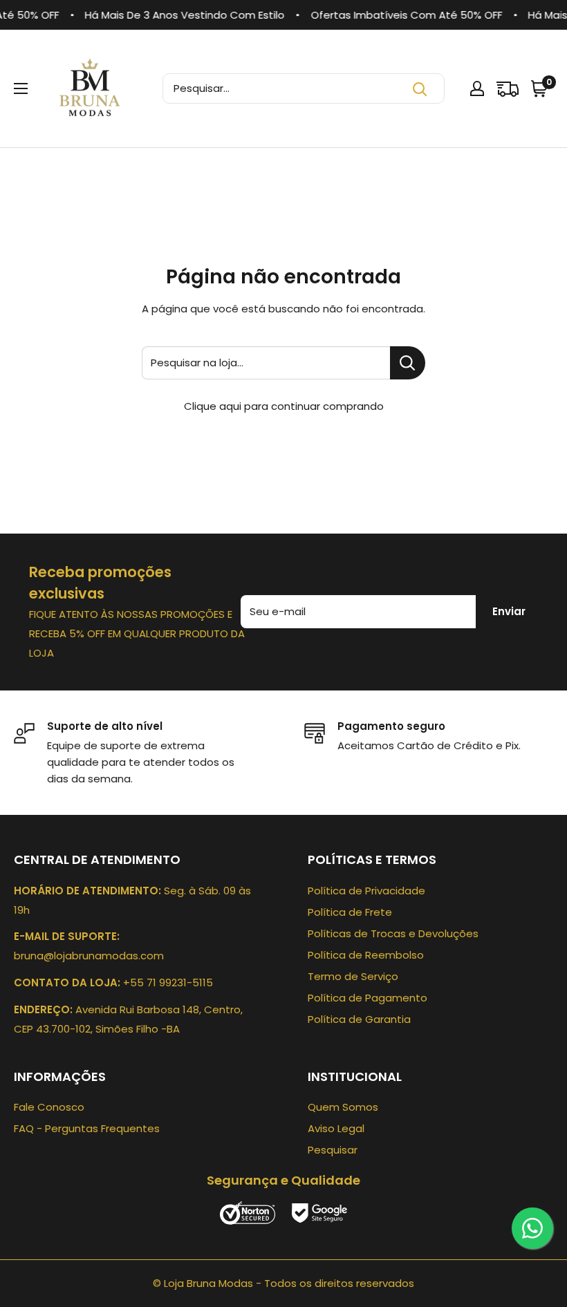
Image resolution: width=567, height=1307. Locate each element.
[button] (540, 88)
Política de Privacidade (366, 890)
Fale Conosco (49, 1107)
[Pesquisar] (419, 88)
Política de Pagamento (367, 997)
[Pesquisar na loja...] (407, 362)
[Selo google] (319, 1212)
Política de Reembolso (366, 955)
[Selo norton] (249, 1212)
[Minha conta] (477, 88)
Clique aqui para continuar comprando (284, 406)
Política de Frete (350, 912)
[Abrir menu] (21, 88)
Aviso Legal (336, 1128)
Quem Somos (343, 1107)
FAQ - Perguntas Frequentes (87, 1128)
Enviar (509, 611)
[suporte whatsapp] (532, 1228)
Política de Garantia (359, 1019)
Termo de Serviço (353, 976)
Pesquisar (332, 1150)
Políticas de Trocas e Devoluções (393, 933)
